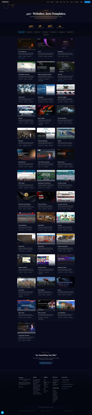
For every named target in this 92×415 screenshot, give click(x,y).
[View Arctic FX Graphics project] (66, 94)
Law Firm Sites (35, 391)
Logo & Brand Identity (36, 386)
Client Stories (46, 390)
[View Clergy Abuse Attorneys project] (26, 332)
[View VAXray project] (66, 287)
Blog (44, 389)
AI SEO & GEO (35, 383)
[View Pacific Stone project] (26, 243)
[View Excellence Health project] (66, 180)
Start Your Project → (65, 388)
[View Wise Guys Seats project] (46, 310)
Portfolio (45, 385)
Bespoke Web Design (36, 379)
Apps (44, 388)
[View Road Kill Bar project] (46, 222)
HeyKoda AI (54, 390)
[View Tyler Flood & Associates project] (46, 159)
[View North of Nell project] (26, 94)
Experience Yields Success (47, 382)
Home (5, 8)
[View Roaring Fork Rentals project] (66, 243)
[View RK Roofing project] (46, 94)
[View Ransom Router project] (26, 159)
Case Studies (46, 386)
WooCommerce (55, 395)
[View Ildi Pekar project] (26, 137)
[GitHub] (22, 387)
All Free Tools (55, 385)
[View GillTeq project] (66, 137)
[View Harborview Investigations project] (26, 201)
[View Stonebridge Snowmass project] (26, 72)
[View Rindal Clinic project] (46, 243)
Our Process (46, 384)
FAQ (53, 402)
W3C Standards (55, 398)
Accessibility (55, 399)
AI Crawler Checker (56, 379)
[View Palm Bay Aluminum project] (46, 137)
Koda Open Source (56, 384)
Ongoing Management (36, 388)
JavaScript (54, 394)
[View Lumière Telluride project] (26, 265)
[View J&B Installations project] (26, 222)
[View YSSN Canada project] (26, 180)
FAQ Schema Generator (55, 382)
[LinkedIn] (20, 387)
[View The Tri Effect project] (46, 287)
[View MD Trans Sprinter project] (66, 115)
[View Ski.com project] (26, 115)
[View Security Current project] (46, 265)
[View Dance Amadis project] (46, 115)
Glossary (54, 400)
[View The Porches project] (26, 287)
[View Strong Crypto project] (66, 159)
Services (46, 34)
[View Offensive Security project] (66, 265)
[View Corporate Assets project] (66, 201)
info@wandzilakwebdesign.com (68, 384)
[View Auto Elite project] (66, 72)
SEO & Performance (36, 382)
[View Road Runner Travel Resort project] (46, 180)
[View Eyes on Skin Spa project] (26, 49)
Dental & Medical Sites (36, 392)
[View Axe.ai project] (46, 49)
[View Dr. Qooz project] (66, 222)
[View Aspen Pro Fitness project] (46, 201)
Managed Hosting (36, 387)
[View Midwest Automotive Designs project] (46, 72)
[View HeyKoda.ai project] (66, 49)
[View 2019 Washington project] (66, 310)
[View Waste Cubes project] (26, 310)
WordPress (54, 391)
